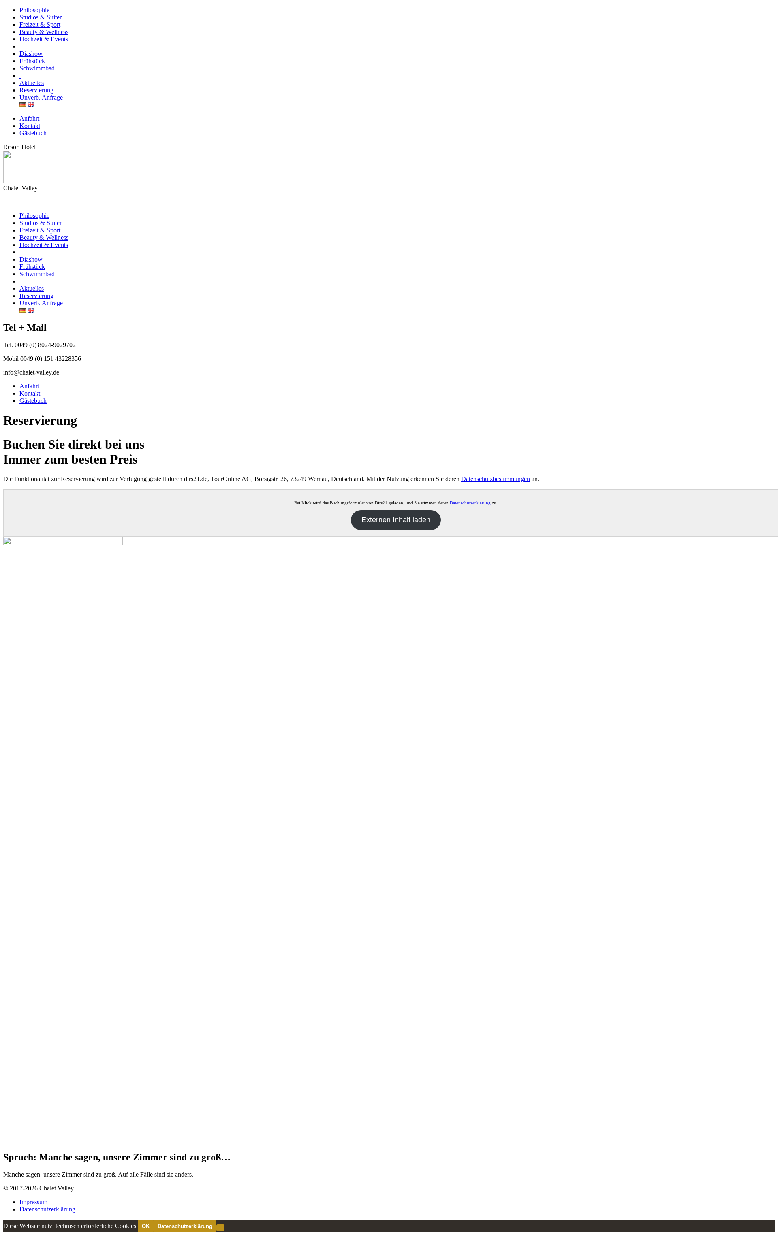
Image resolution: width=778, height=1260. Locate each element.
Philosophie (34, 9)
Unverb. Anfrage (41, 97)
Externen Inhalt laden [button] (395, 520)
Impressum (33, 1201)
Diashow (31, 53)
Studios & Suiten (41, 17)
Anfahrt (29, 118)
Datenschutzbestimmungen (495, 478)
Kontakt (29, 125)
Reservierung (36, 90)
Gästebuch (33, 133)
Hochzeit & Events (43, 39)
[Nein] (220, 1227)
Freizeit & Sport (39, 24)
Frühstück (32, 60)
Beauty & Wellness (43, 31)
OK (146, 1226)
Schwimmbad (37, 68)
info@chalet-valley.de (31, 372)
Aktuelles (31, 82)
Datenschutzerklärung (470, 502)
